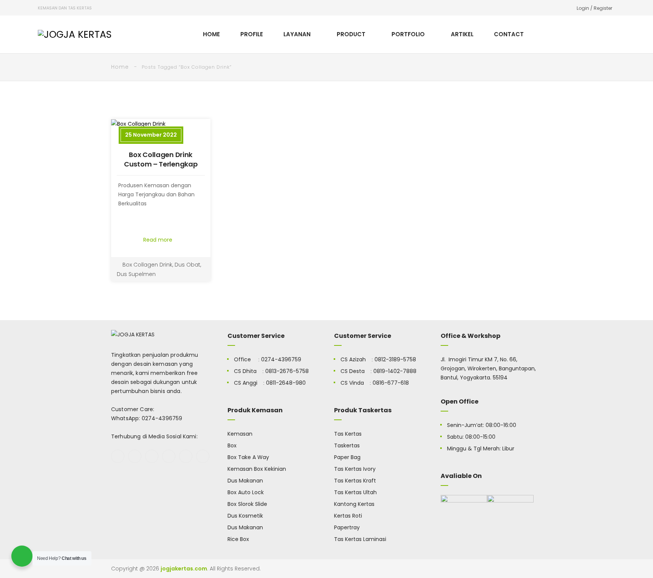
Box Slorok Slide (247, 504)
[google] (151, 456)
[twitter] (134, 456)
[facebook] (117, 456)
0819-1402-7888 (394, 371)
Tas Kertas (348, 434)
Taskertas (347, 445)
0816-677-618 (391, 383)
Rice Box (238, 539)
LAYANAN (297, 34)
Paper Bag (347, 457)
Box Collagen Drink (147, 264)
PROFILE (251, 34)
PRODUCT (351, 34)
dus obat (187, 264)
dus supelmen (136, 274)
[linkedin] (202, 456)
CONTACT (509, 34)
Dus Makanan (245, 480)
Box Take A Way (248, 457)
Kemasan (239, 434)
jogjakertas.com (184, 568)
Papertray (347, 527)
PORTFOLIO (408, 34)
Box (232, 445)
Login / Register (594, 8)
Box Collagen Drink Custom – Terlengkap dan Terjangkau (160, 164)
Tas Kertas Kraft (355, 480)
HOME (211, 34)
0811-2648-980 (286, 383)
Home (120, 67)
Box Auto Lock (245, 492)
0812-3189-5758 (395, 359)
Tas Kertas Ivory (355, 469)
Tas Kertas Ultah (355, 492)
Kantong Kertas (354, 504)
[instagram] (168, 456)
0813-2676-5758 (287, 371)
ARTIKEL (462, 34)
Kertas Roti (348, 515)
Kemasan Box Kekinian (256, 469)
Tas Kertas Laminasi (360, 539)
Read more (158, 240)
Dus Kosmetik (245, 515)
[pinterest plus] (185, 456)
